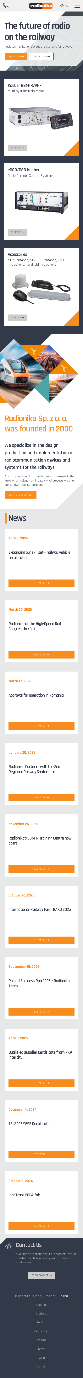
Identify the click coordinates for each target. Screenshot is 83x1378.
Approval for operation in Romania (36, 695)
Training (41, 1340)
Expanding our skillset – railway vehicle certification (39, 555)
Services (41, 1322)
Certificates (41, 1331)
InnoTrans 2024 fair (24, 1195)
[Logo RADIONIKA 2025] (41, 6)
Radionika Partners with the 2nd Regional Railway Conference (34, 769)
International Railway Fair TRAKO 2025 (39, 909)
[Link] (5, 5)
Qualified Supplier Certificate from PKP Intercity (40, 1055)
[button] (77, 5)
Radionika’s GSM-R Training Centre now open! (39, 841)
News (41, 1349)
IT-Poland (62, 1296)
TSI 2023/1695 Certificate (29, 1124)
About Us (41, 1305)
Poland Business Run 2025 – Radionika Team (38, 983)
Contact (42, 1367)
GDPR (41, 1358)
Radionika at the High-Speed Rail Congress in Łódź (34, 626)
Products (41, 1314)
